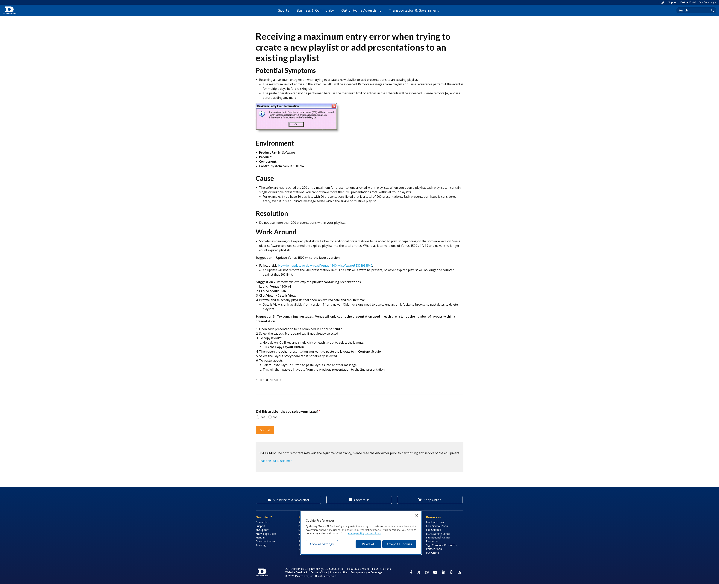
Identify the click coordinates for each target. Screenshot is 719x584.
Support (672, 2)
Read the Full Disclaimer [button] (275, 461)
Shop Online (432, 500)
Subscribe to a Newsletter (290, 500)
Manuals (261, 537)
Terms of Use (318, 572)
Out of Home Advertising (361, 10)
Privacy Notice (339, 572)
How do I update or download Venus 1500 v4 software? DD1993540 (325, 265)
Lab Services (433, 530)
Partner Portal (688, 2)
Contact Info (263, 522)
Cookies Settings (322, 544)
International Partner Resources (438, 539)
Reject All (368, 544)
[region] (361, 533)
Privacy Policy (356, 533)
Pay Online (432, 552)
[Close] (416, 515)
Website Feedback (296, 572)
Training (261, 545)
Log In (662, 2)
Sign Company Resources (441, 545)
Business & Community (315, 10)
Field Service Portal (437, 526)
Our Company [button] (706, 2)
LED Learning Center (438, 533)
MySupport (262, 530)
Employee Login (435, 522)
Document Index (265, 541)
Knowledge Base (266, 533)
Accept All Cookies (399, 544)
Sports (283, 10)
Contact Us (361, 500)
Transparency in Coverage (366, 572)
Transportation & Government (414, 10)
